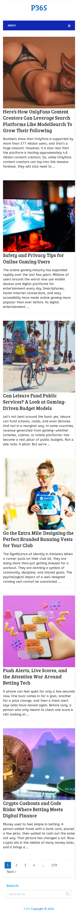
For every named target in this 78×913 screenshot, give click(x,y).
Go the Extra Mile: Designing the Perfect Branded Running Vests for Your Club (38, 539)
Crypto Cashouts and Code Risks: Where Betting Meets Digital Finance (33, 809)
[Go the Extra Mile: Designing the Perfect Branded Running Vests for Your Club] (39, 494)
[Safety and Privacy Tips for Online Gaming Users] (39, 216)
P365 (39, 7)
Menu (12, 25)
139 (54, 865)
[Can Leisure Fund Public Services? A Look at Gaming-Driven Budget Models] (39, 356)
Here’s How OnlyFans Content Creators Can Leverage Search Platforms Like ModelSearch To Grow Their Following (37, 121)
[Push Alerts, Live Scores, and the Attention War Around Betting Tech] (39, 631)
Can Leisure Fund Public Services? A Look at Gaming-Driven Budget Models (34, 401)
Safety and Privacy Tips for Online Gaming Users (33, 258)
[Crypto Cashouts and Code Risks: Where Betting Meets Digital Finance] (39, 764)
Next (11, 872)
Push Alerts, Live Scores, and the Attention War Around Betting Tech (35, 676)
